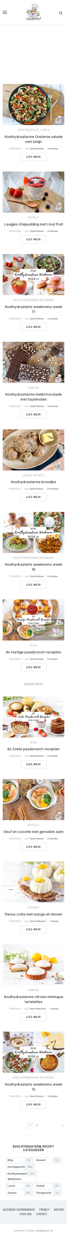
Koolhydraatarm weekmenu (33, 300)
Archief (59, 1209)
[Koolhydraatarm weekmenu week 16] (33, 514)
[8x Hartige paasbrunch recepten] (33, 601)
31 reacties (52, 488)
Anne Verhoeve (38, 921)
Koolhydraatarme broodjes (33, 482)
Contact (41, 1214)
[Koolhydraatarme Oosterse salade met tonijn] (33, 86)
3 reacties (52, 1096)
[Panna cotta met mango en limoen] (33, 863)
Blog (33, 645)
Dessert (34, 907)
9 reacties (53, 406)
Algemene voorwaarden (19, 1209)
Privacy (44, 1209)
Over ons (26, 1214)
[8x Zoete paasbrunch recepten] (33, 698)
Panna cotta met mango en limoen (33, 914)
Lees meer (33, 156)
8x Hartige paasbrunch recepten (33, 652)
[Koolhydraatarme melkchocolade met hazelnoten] (33, 344)
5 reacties (53, 148)
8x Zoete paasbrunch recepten (33, 749)
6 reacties (53, 231)
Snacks (33, 387)
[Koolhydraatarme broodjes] (33, 431)
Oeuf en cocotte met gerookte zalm (33, 832)
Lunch (44, 130)
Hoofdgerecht (28, 130)
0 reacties (53, 318)
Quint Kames (37, 148)
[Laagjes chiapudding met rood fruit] (33, 173)
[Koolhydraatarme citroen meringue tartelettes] (33, 946)
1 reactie (54, 921)
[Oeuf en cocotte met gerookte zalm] (33, 781)
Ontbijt (33, 217)
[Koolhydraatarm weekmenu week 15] (33, 1034)
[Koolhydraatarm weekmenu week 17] (33, 256)
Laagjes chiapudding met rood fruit (33, 224)
